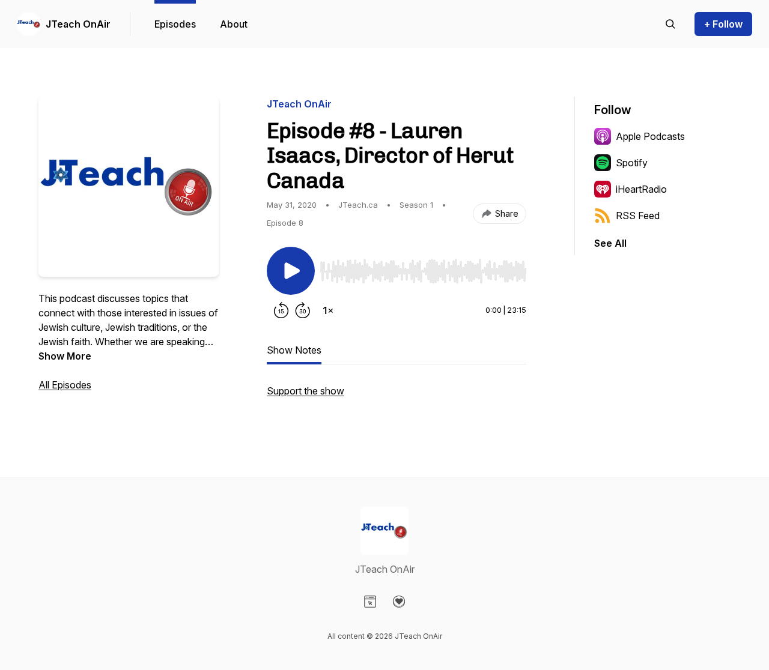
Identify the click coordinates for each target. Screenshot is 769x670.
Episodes (175, 24)
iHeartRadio (641, 189)
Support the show (305, 391)
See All (610, 243)
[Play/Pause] (291, 271)
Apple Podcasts (650, 136)
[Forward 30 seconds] (302, 310)
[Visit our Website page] (370, 602)
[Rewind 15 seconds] (281, 310)
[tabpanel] (396, 397)
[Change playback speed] (328, 310)
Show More (64, 356)
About (234, 24)
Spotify (632, 163)
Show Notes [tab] (294, 350)
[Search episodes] (670, 24)
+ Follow (723, 24)
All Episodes (64, 385)
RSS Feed (638, 216)
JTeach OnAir (78, 24)
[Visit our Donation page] (399, 602)
